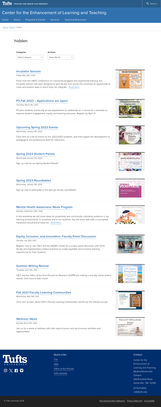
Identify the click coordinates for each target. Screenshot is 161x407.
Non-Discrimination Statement (112, 401)
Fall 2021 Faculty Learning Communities (43, 292)
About (17, 20)
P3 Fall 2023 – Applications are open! (42, 101)
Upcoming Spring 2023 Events (37, 127)
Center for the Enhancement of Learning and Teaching (54, 12)
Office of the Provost (64, 368)
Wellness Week (26, 319)
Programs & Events (35, 20)
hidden (19, 27)
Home (5, 27)
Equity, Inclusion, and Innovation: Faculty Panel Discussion (56, 236)
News (12, 27)
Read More (74, 87)
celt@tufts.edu (140, 392)
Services (54, 20)
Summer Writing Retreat (32, 266)
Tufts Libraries (60, 373)
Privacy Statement (134, 401)
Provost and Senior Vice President (31, 4)
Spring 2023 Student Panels (35, 154)
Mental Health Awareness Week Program (44, 207)
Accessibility (149, 401)
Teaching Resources (75, 20)
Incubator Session (28, 71)
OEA (56, 364)
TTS (56, 359)
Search (153, 3)
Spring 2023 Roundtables (33, 180)
